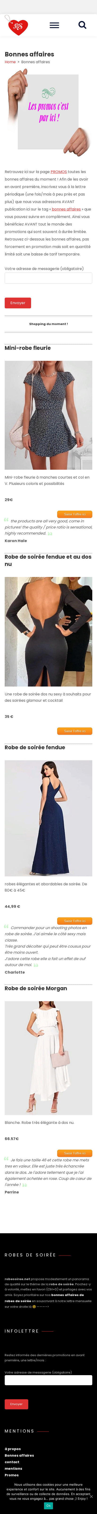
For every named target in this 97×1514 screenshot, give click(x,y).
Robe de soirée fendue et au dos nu (48, 560)
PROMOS (59, 171)
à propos (13, 1449)
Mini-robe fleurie (28, 348)
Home (10, 62)
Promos (12, 1475)
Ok (48, 1505)
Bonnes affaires (19, 1455)
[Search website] (84, 25)
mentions (13, 1468)
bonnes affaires (66, 209)
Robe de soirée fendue (35, 747)
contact (12, 1462)
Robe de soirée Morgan (36, 988)
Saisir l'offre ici (74, 514)
